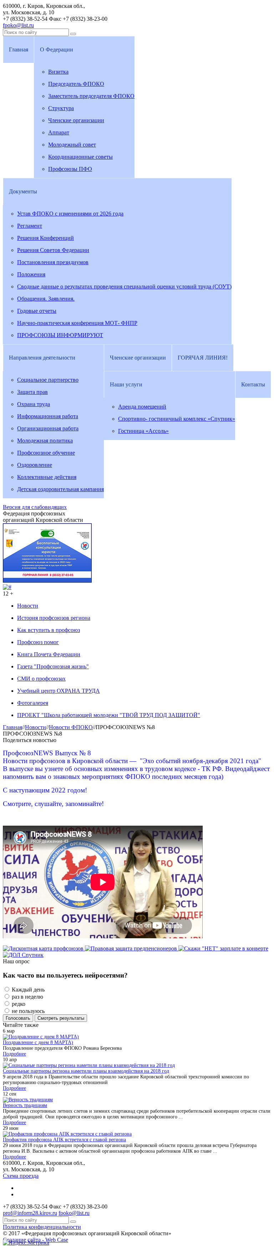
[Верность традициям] (28, 1099)
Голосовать (18, 1018)
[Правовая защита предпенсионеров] (131, 948)
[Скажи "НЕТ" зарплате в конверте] (223, 948)
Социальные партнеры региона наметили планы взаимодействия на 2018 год (86, 1071)
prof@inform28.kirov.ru (30, 1213)
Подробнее (14, 1054)
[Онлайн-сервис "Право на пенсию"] (47, 581)
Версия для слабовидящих (35, 507)
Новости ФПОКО (71, 727)
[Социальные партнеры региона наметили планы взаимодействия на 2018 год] (89, 1065)
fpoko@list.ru (18, 25)
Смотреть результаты (60, 1018)
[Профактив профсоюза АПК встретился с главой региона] (67, 1134)
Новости (35, 727)
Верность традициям (25, 1105)
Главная (12, 727)
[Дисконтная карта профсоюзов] (44, 948)
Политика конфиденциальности (42, 1227)
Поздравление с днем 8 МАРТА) (38, 1042)
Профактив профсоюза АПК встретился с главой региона (64, 1139)
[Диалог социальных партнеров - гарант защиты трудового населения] (7, 587)
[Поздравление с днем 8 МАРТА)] (41, 1036)
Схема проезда (21, 1176)
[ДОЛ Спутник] (23, 955)
